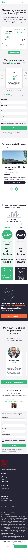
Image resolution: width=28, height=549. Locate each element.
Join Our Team (8, 401)
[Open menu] (25, 2)
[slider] (7, 37)
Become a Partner (19, 401)
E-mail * (3, 111)
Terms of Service (4, 514)
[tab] (14, 78)
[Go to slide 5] (15, 91)
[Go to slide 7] (19, 91)
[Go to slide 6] (17, 91)
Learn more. (15, 544)
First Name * (4, 99)
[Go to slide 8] (21, 91)
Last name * (5, 423)
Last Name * (4, 105)
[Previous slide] (11, 189)
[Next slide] (16, 189)
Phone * (3, 116)
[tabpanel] (14, 114)
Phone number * (6, 434)
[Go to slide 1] (7, 91)
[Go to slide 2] (9, 91)
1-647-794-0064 (16, 399)
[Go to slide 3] (11, 91)
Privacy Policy (21, 512)
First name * (5, 417)
